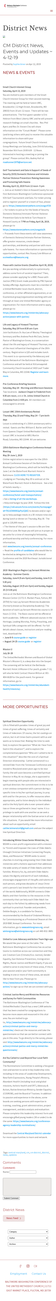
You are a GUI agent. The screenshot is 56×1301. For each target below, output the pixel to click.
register (32, 637)
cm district (35, 1152)
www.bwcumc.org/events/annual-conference (29, 546)
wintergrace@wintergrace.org (18, 931)
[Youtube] (35, 1266)
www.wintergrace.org (32, 927)
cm (27, 1152)
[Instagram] (28, 1266)
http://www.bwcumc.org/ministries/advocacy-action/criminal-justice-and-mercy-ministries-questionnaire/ (28, 1046)
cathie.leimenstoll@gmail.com (18, 828)
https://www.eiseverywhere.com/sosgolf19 (29, 205)
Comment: (9, 1167)
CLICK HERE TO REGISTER (27, 475)
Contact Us (39, 1273)
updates (13, 1154)
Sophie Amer (19, 64)
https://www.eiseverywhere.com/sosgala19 (24, 229)
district (45, 1152)
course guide (19, 637)
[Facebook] (20, 1266)
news (5, 1154)
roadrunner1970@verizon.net (17, 162)
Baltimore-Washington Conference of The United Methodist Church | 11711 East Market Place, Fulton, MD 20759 (28, 1286)
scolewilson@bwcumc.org (15, 257)
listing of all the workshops (23, 498)
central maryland (16, 1152)
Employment (18, 1273)
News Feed (12, 1218)
